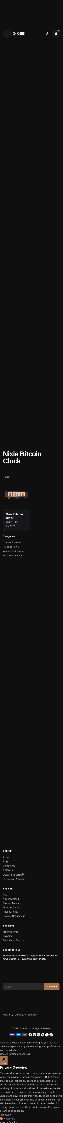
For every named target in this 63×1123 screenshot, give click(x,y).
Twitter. (7, 1014)
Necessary (9, 1118)
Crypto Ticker (12, 521)
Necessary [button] (6, 1114)
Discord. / (21, 1014)
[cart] (56, 34)
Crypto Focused (12, 542)
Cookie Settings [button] (9, 1053)
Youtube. (32, 1014)
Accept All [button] (24, 1053)
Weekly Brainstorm (13, 551)
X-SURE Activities (12, 555)
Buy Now (16, 504)
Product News (11, 546)
